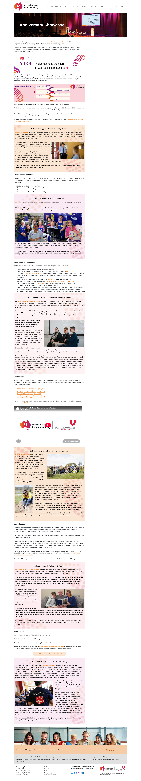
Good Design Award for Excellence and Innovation (59, 281)
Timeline (102, 6)
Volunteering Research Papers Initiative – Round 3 (31, 390)
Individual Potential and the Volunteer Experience (31, 397)
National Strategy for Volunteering (56, 42)
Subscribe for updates (50, 774)
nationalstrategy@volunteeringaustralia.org (51, 646)
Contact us (47, 771)
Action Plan (69, 6)
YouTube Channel (27, 403)
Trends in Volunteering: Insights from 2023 (29, 394)
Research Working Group (33, 273)
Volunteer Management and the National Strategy (31, 396)
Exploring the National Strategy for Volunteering (31, 388)
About (93, 6)
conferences (50, 279)
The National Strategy (52, 6)
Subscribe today (46, 116)
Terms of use (47, 769)
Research (113, 6)
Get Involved (82, 6)
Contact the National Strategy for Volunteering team (49, 653)
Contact (123, 6)
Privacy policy (48, 773)
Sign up (110, 750)
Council (68, 271)
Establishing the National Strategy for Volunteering (31, 392)
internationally (40, 283)
